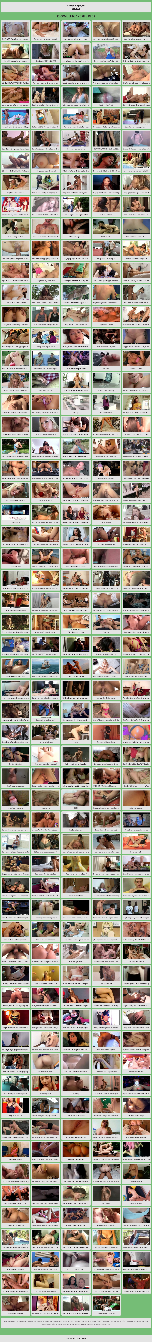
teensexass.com (79, 1338)
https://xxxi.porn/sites (77, 6)
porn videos (76, 9)
